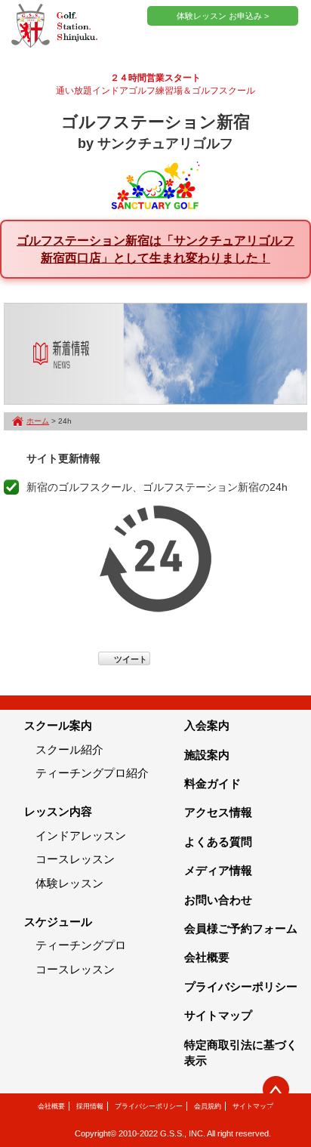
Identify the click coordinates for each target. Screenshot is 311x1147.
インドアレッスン (80, 835)
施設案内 (206, 754)
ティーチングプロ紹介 (92, 772)
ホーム (37, 421)
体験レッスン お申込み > (223, 15)
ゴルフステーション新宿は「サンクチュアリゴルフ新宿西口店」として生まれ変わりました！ (155, 249)
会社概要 (206, 957)
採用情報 (89, 1106)
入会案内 (206, 725)
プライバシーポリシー (240, 986)
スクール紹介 (69, 749)
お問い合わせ (218, 899)
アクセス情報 (218, 812)
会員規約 (207, 1106)
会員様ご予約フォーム (240, 928)
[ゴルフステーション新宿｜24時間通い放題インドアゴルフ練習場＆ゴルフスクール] (54, 26)
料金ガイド (212, 783)
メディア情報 (218, 870)
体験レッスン (69, 883)
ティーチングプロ (80, 945)
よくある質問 (218, 841)
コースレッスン (75, 859)
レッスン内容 (58, 811)
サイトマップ (218, 1015)
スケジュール (58, 921)
